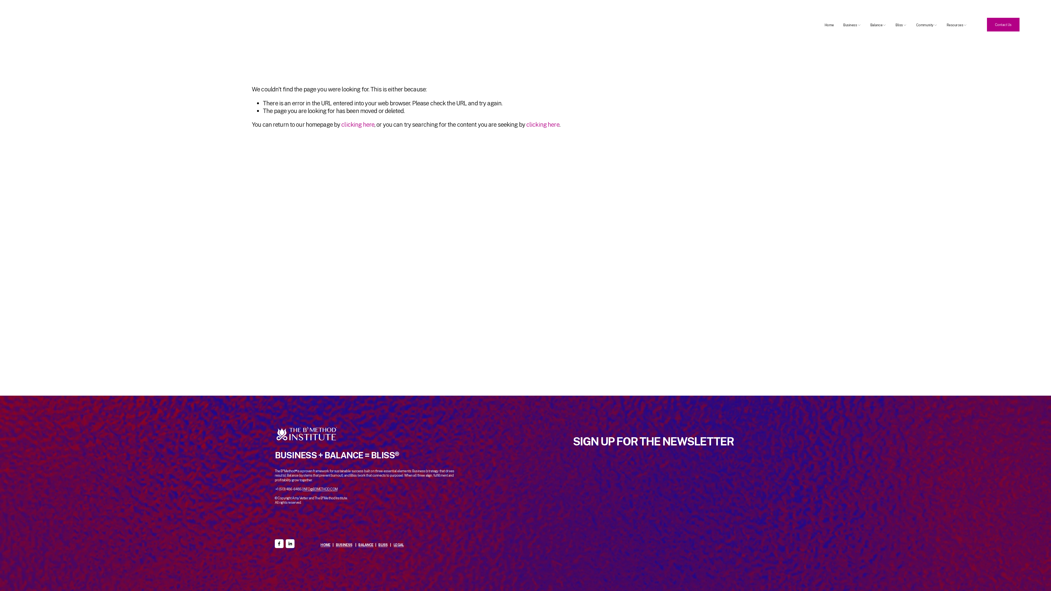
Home (829, 25)
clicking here (357, 124)
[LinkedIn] (290, 543)
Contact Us (1003, 25)
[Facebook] (279, 543)
